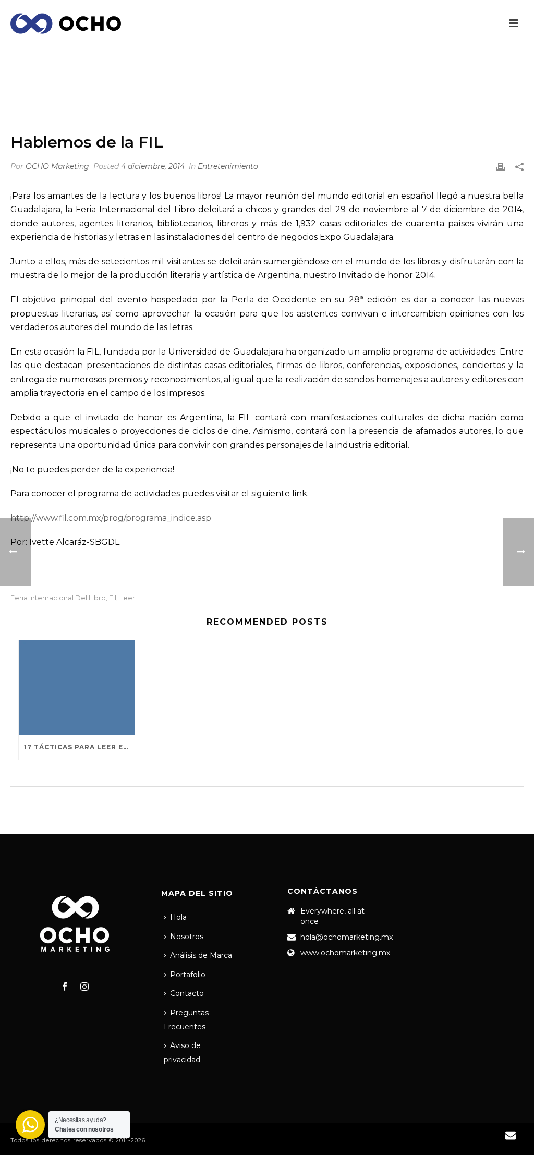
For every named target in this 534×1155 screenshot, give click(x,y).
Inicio (357, 96)
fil (112, 597)
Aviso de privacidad (182, 1052)
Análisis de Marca (201, 955)
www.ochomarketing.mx (345, 952)
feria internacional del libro (58, 597)
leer (127, 597)
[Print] (500, 167)
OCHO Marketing (57, 166)
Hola (178, 917)
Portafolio (187, 974)
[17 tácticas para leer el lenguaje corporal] (77, 687)
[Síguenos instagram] (84, 987)
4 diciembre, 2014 (153, 166)
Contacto (187, 993)
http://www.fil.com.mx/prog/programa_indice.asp (110, 518)
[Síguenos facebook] (64, 987)
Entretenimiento (407, 96)
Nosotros (186, 936)
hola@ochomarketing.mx (346, 937)
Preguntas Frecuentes (186, 1019)
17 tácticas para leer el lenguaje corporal (79, 747)
